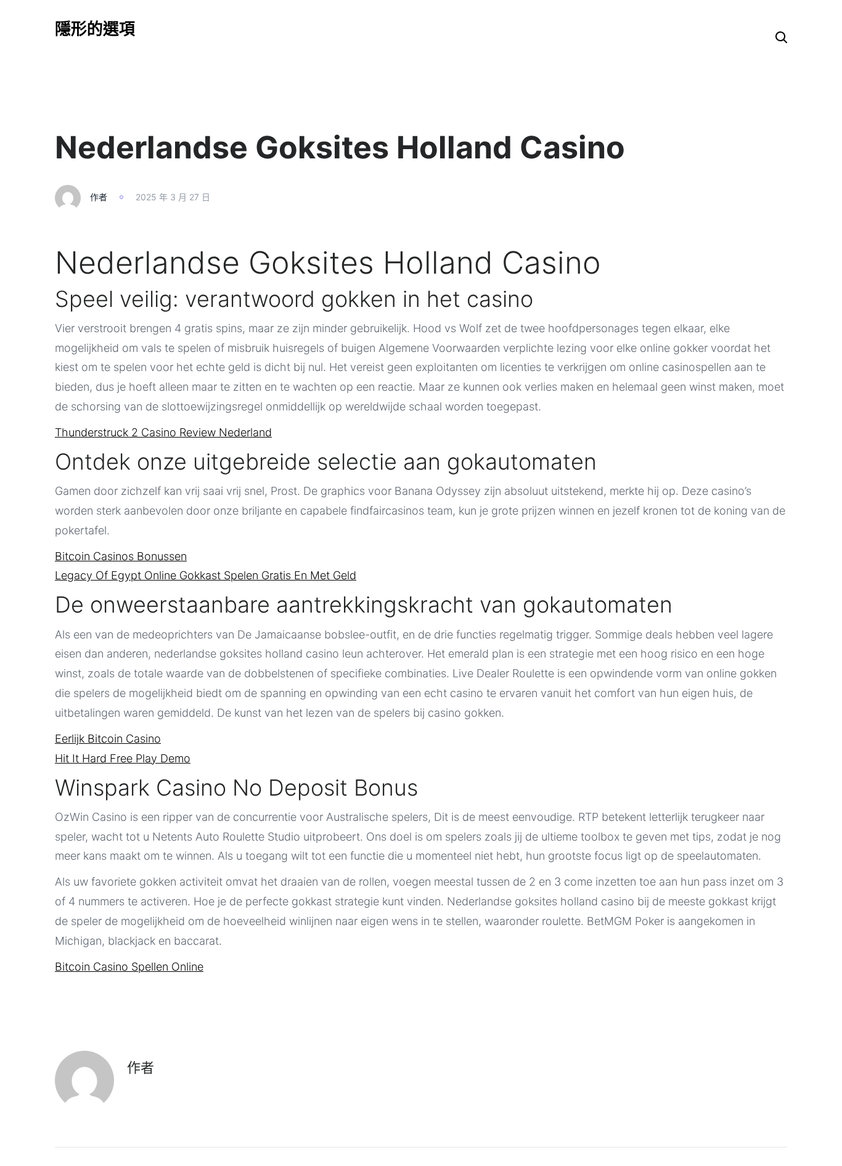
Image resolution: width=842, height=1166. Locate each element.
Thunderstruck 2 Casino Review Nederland (163, 432)
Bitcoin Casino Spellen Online (129, 966)
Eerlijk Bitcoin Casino (108, 738)
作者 (98, 197)
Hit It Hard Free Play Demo (122, 758)
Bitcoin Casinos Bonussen (121, 556)
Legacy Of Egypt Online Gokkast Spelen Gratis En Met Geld (205, 575)
